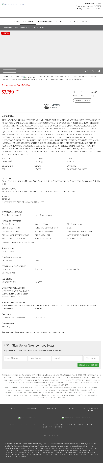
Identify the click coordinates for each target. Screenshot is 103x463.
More (86, 22)
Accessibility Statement (68, 425)
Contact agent (10, 71)
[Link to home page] (13, 5)
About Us (65, 22)
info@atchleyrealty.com (88, 9)
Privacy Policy (40, 425)
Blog (76, 21)
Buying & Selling (47, 22)
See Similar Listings (82, 100)
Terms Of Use (18, 425)
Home (16, 21)
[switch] (86, 71)
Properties (28, 22)
